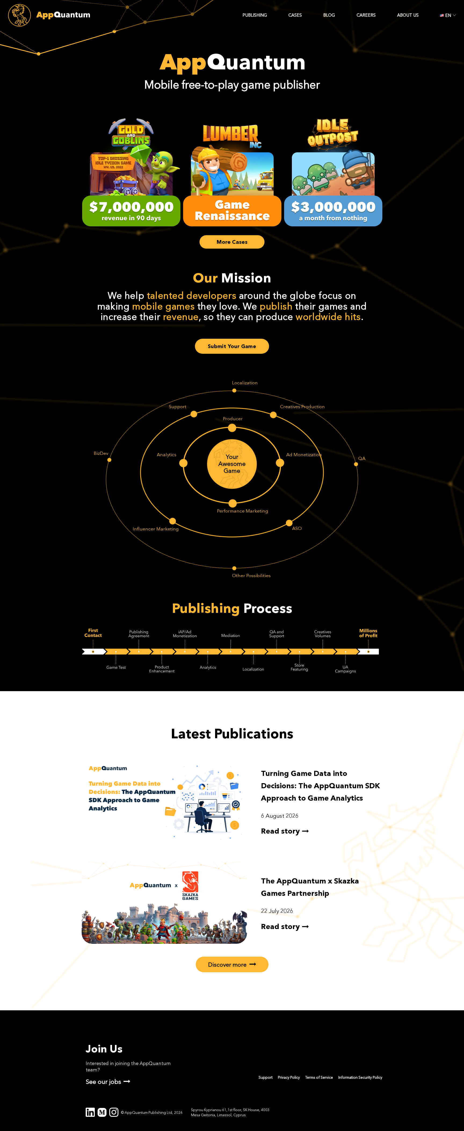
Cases (295, 15)
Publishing (254, 15)
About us (408, 15)
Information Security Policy (360, 1077)
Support (266, 1077)
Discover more (228, 964)
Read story (280, 831)
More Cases (232, 242)
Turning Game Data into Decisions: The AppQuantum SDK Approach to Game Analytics (320, 785)
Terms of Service (319, 1077)
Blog (329, 15)
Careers (366, 15)
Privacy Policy (289, 1077)
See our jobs (103, 1081)
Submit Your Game (232, 346)
